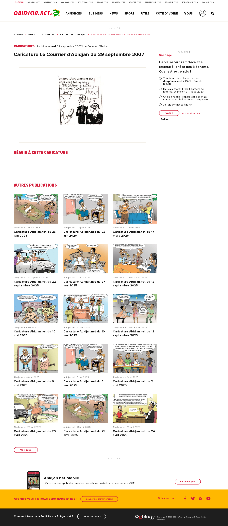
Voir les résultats (191, 113)
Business (95, 14)
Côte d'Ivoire (167, 14)
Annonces (74, 14)
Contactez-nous (92, 516)
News (113, 14)
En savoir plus (187, 481)
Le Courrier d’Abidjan (72, 34)
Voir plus (26, 450)
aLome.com (102, 2)
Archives (165, 119)
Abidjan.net (34, 2)
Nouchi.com (208, 2)
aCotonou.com (85, 2)
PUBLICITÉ (113, 28)
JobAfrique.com (190, 2)
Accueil (18, 34)
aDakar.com (135, 2)
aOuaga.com (67, 2)
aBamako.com (50, 2)
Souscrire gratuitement (99, 498)
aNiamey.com (118, 2)
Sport (129, 14)
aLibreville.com (153, 2)
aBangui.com (171, 2)
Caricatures (48, 34)
